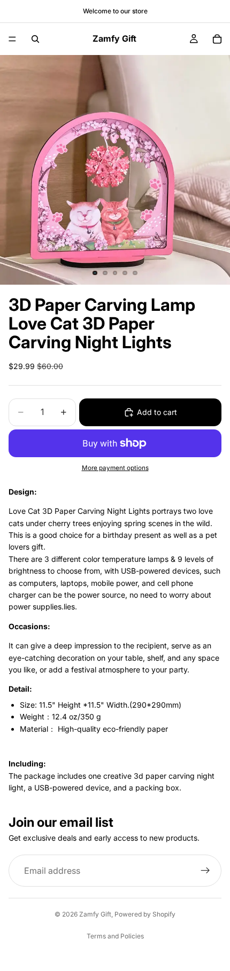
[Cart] (217, 39)
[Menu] (12, 39)
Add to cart (157, 412)
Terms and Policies (115, 936)
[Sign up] (205, 870)
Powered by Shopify (144, 914)
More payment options (115, 468)
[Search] (35, 39)
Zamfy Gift (95, 914)
